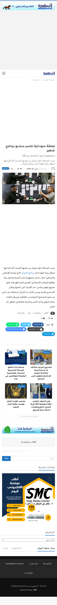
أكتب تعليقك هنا (27, 442)
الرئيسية (47, 564)
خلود (29, 313)
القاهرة (46, 313)
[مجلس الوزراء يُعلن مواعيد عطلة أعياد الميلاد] (16, 391)
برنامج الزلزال (28, 272)
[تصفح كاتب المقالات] (53, 169)
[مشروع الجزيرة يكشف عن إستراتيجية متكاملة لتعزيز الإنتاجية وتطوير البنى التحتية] (41, 357)
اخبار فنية (5, 168)
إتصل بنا (29, 573)
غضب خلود (21, 313)
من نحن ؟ (33, 564)
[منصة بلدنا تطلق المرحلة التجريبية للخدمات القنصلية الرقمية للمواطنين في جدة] (16, 357)
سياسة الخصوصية (15, 564)
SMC (35, 590)
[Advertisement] (28, 39)
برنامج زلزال (37, 313)
